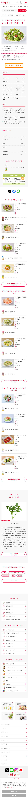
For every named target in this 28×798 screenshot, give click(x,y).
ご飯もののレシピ (10, 640)
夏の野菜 (20, 575)
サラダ (4, 572)
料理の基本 (18, 15)
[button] (26, 725)
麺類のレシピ (9, 643)
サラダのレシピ (10, 630)
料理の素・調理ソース (11, 677)
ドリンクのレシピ (10, 653)
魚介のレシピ (9, 609)
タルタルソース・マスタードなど (14, 670)
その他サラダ (6, 575)
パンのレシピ (9, 646)
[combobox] (14, 10)
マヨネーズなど (10, 663)
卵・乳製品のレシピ (10, 616)
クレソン (5, 85)
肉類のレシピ (9, 612)
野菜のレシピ (9, 602)
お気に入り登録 (14, 65)
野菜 (13, 575)
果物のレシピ (9, 606)
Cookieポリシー (9, 787)
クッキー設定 (14, 791)
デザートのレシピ (10, 650)
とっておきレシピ (11, 6)
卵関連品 (8, 684)
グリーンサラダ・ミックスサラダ (16, 572)
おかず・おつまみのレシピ (12, 633)
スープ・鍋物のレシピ (11, 636)
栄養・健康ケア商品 (10, 687)
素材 (7, 680)
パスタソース (9, 674)
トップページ (4, 6)
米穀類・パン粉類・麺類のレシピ (14, 619)
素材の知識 (10, 15)
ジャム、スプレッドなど (12, 690)
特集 (24, 15)
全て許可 (14, 795)
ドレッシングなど (10, 667)
